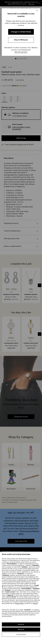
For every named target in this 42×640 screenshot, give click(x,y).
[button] (37, 10)
